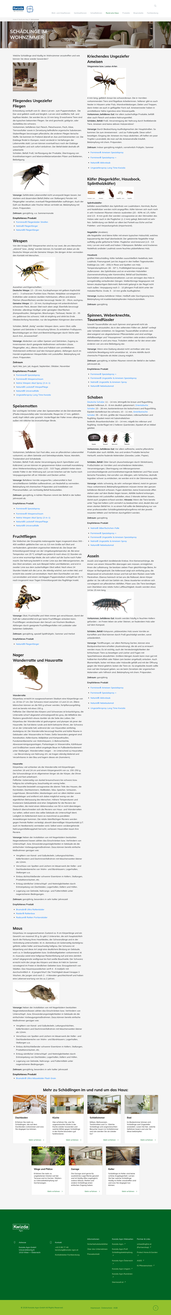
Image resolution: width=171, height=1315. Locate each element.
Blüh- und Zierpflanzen (61, 13)
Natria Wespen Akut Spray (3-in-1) (33, 383)
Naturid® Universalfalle (27, 391)
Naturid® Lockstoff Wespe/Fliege (32, 387)
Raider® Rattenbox (25, 913)
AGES (139, 1260)
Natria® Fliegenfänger (27, 226)
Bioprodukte (138, 13)
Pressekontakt (93, 1254)
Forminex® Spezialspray (28, 375)
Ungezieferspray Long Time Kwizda (33, 394)
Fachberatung (152, 13)
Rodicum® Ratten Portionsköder (31, 917)
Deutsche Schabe (95, 402)
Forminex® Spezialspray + (103, 157)
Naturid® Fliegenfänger (27, 230)
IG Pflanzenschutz (145, 1265)
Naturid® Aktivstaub (100, 162)
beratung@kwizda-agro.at (66, 1250)
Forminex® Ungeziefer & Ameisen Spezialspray (114, 378)
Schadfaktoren (96, 13)
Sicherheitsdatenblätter (97, 1244)
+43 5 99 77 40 (62, 1247)
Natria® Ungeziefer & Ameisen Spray (109, 382)
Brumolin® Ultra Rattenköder (30, 909)
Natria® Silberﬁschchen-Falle (105, 528)
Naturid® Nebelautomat (102, 386)
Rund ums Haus (112, 13)
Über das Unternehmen (97, 1249)
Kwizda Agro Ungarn (121, 1269)
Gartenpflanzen (80, 13)
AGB (115, 1308)
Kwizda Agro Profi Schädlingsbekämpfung (122, 1250)
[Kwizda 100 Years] (30, 9)
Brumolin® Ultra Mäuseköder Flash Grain (36, 1078)
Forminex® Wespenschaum (29, 379)
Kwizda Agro (118, 1244)
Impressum (95, 1308)
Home (15, 19)
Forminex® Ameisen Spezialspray (107, 152)
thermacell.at (118, 1282)
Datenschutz (106, 1308)
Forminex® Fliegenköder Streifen (32, 222)
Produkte (126, 13)
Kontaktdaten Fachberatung (67, 1255)
